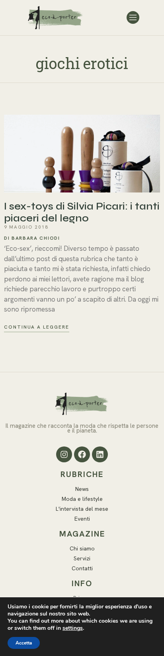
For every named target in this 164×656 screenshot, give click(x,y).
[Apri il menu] (133, 17)
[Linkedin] (100, 454)
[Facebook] (82, 454)
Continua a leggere (36, 327)
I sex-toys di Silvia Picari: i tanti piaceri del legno (82, 212)
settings (72, 628)
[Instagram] (64, 454)
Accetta (24, 643)
